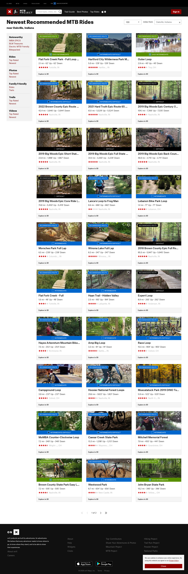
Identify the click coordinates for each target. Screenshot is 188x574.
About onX (12, 551)
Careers (11, 555)
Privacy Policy (174, 561)
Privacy (107, 571)
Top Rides (94, 11)
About (70, 539)
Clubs (70, 551)
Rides (11, 87)
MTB (17, 3)
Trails (11, 90)
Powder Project (151, 546)
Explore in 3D (44, 74)
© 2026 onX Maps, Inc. (86, 571)
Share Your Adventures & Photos (121, 543)
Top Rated (14, 60)
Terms (100, 571)
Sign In (176, 11)
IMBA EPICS (15, 40)
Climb (9, 3)
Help (69, 543)
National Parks (151, 551)
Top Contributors (114, 539)
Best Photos (82, 11)
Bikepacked (14, 49)
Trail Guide (69, 11)
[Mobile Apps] (104, 11)
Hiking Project (150, 539)
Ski (45, 3)
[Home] (21, 12)
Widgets (71, 546)
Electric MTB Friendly (19, 46)
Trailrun (36, 3)
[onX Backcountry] (59, 3)
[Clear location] (179, 22)
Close (163, 566)
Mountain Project (114, 546)
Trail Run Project (151, 543)
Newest (12, 63)
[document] (163, 562)
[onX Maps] (13, 534)
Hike (25, 3)
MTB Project (111, 551)
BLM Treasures (16, 43)
